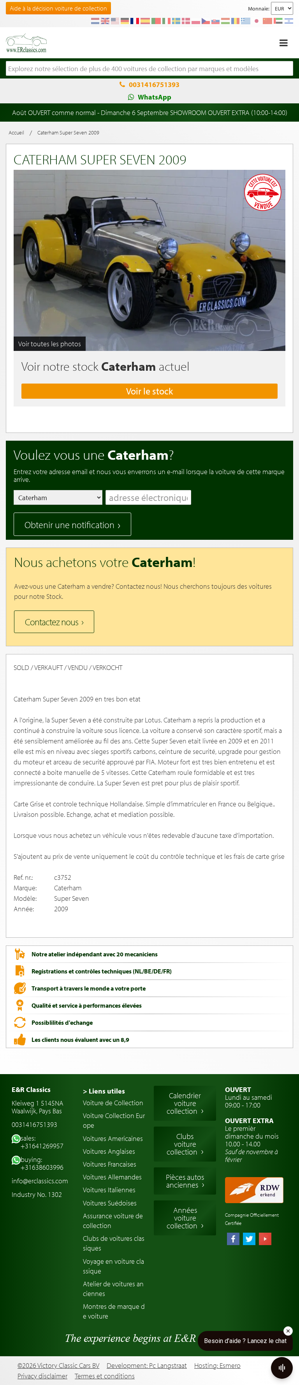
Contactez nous (51, 622)
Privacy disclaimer (42, 1376)
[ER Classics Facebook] (233, 1240)
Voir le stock (149, 391)
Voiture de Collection (113, 1102)
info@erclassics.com (40, 1180)
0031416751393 (154, 84)
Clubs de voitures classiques (113, 1243)
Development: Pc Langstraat (147, 1365)
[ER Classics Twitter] (249, 1240)
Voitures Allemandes (112, 1176)
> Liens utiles (104, 1091)
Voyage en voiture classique (113, 1266)
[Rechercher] (287, 69)
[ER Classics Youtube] (265, 1240)
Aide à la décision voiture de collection (58, 8)
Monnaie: (258, 8)
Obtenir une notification (69, 524)
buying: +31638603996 (42, 1163)
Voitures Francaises (109, 1164)
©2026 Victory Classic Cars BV (58, 1365)
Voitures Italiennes (109, 1189)
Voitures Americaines (113, 1138)
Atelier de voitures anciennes (113, 1288)
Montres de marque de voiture (114, 1311)
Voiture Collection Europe (114, 1120)
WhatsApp (154, 96)
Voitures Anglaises (109, 1151)
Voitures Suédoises (110, 1202)
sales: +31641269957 (42, 1142)
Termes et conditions (105, 1376)
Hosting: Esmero (217, 1365)
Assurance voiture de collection (113, 1220)
